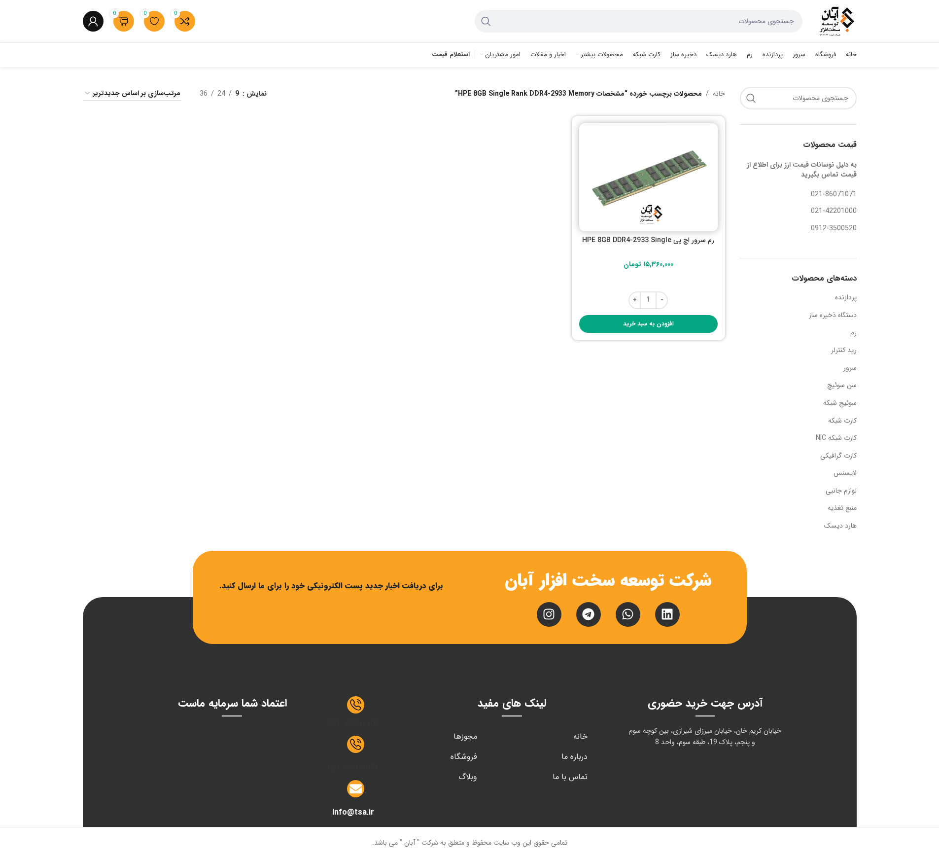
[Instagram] (549, 614)
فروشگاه (464, 757)
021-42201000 (834, 211)
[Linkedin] (667, 614)
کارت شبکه (842, 420)
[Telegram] (588, 614)
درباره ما (574, 757)
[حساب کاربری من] (93, 21)
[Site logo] (837, 20)
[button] (648, 324)
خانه (719, 93)
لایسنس (845, 472)
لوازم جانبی (841, 490)
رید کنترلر (844, 350)
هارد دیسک (840, 525)
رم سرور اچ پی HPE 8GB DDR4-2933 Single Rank (648, 245)
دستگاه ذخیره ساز (833, 315)
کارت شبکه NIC (836, 437)
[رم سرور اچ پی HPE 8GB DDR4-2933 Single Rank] (648, 177)
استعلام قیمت (451, 55)
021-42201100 (353, 723)
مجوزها (465, 736)
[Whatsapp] (628, 614)
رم (853, 332)
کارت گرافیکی (838, 455)
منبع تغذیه (842, 507)
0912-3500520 (834, 228)
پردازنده (846, 297)
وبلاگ (467, 777)
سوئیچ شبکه (840, 402)
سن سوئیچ (842, 385)
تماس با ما (570, 777)
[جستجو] (486, 21)
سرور (850, 367)
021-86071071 (834, 194)
